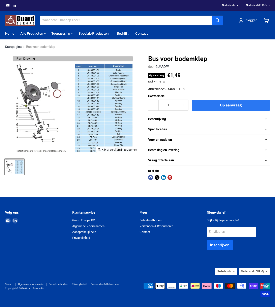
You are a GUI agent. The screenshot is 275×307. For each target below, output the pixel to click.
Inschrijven (220, 245)
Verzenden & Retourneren (156, 226)
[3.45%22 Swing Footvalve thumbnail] (14, 167)
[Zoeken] (217, 20)
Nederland (256, 5)
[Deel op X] (157, 177)
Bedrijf (122, 33)
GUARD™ (162, 67)
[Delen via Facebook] (150, 177)
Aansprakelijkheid (84, 232)
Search (9, 284)
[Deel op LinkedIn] (163, 177)
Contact (141, 33)
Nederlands (228, 5)
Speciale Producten (94, 33)
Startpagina (13, 47)
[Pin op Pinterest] (169, 177)
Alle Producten (32, 33)
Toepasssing (61, 33)
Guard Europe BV (83, 220)
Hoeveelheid (156, 96)
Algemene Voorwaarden (88, 226)
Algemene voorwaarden (31, 284)
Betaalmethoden (150, 220)
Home (9, 33)
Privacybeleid (81, 238)
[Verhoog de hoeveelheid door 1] (183, 105)
